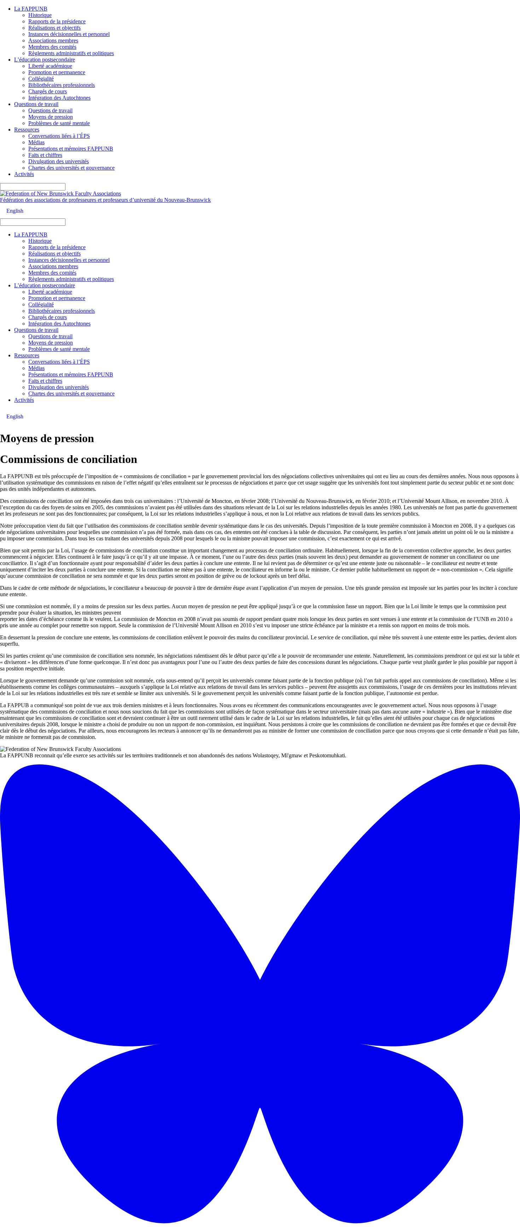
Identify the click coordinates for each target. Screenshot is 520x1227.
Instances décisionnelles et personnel (69, 34)
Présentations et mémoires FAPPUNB (70, 149)
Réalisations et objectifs (54, 28)
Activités (24, 174)
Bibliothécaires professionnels (61, 85)
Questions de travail (36, 104)
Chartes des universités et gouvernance (71, 168)
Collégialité (41, 79)
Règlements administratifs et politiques (71, 53)
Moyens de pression (50, 117)
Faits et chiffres (45, 155)
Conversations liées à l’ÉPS (59, 136)
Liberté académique (50, 66)
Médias (36, 142)
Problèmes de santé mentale (59, 123)
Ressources (26, 130)
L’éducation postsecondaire (44, 60)
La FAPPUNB (30, 9)
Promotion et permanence (56, 72)
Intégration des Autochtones (59, 98)
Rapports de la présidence (57, 21)
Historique (40, 15)
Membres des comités (52, 47)
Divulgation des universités (58, 161)
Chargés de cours (47, 91)
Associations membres (53, 40)
